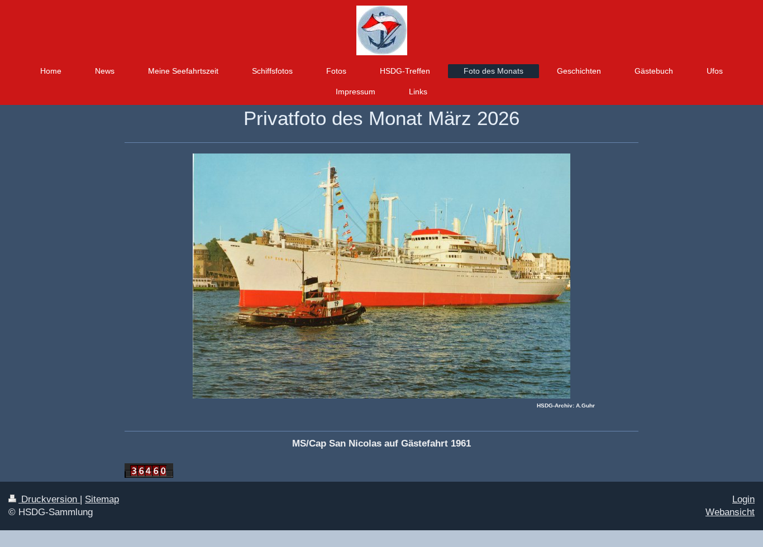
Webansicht (730, 512)
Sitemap (102, 499)
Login (743, 499)
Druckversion (49, 499)
